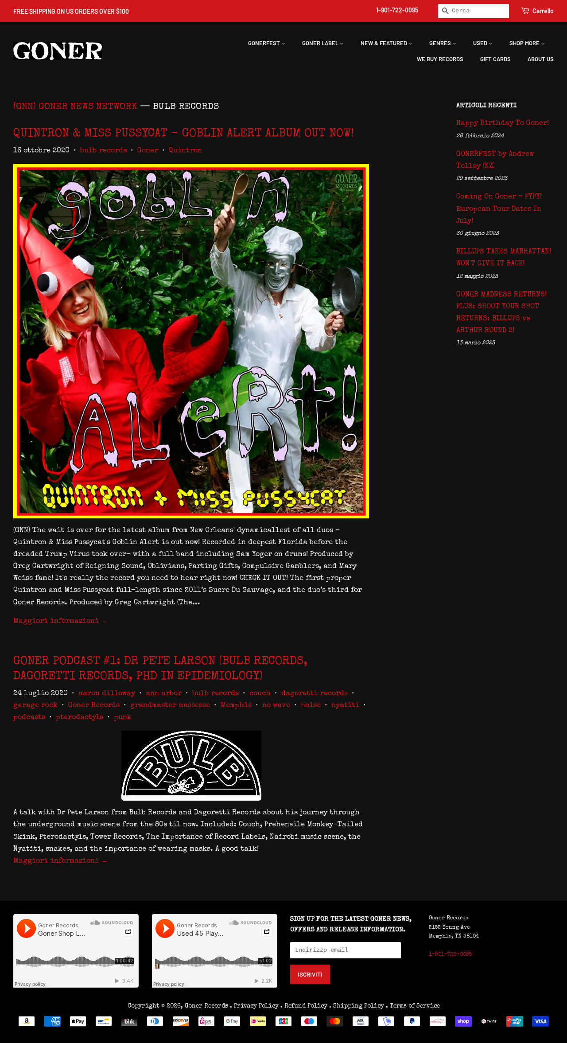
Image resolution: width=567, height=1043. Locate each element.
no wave (276, 705)
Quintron (185, 151)
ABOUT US (541, 58)
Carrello (543, 11)
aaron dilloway (106, 693)
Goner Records (94, 705)
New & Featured (384, 43)
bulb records (103, 151)
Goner (147, 151)
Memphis (236, 705)
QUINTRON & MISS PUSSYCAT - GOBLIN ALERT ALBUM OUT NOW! (183, 134)
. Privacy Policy (254, 1006)
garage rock (35, 705)
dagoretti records (314, 693)
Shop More (525, 43)
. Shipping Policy (356, 1006)
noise (311, 705)
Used (481, 43)
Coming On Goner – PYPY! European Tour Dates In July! (499, 209)
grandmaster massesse (170, 705)
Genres (440, 43)
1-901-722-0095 (397, 10)
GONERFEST (264, 43)
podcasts (29, 717)
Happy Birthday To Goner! (502, 123)
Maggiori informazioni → (60, 621)
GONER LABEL (321, 43)
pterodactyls (79, 717)
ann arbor (164, 693)
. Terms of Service (413, 1006)
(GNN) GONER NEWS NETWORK (75, 107)
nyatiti (345, 705)
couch (260, 693)
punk (123, 717)
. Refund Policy (303, 1006)
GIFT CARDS (495, 58)
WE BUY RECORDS (440, 58)
